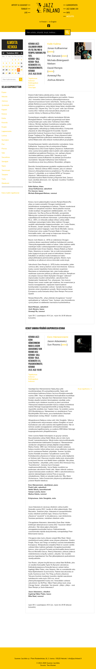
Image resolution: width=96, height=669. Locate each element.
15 (12, 67)
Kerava (4, 114)
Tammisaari (6, 170)
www (50, 51)
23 (15, 70)
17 (18, 67)
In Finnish (43, 22)
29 (12, 73)
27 (6, 73)
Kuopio (4, 127)
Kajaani (4, 110)
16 (15, 67)
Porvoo (4, 149)
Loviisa (4, 136)
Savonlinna (6, 157)
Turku (4, 179)
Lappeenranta (6, 131)
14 (9, 67)
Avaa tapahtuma (84, 389)
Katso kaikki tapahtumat (10, 193)
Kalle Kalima (54, 44)
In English (52, 22)
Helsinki (4, 97)
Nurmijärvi (5, 140)
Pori (3, 144)
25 (21, 70)
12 (3, 67)
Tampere (5, 175)
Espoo (4, 92)
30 (15, 73)
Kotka (4, 118)
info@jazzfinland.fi (75, 658)
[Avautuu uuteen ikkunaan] (48, 25)
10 (18, 63)
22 (12, 70)
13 (6, 67)
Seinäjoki (5, 161)
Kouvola (5, 122)
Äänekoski (5, 183)
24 (18, 70)
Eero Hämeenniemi (57, 337)
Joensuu (5, 101)
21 (9, 70)
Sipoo (4, 166)
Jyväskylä (5, 105)
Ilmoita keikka (12, 44)
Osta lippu (32, 87)
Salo (3, 153)
